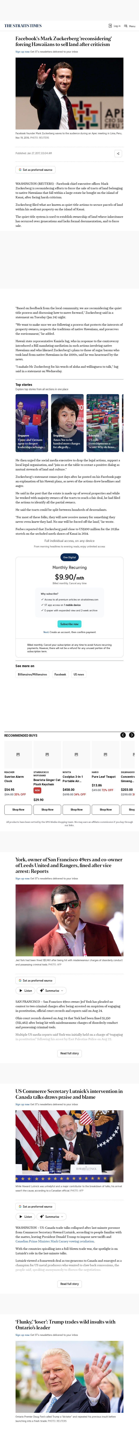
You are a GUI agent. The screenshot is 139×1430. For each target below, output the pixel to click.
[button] (114, 26)
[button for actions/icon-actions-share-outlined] (118, 153)
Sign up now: (23, 51)
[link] (22, 25)
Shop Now (18, 809)
